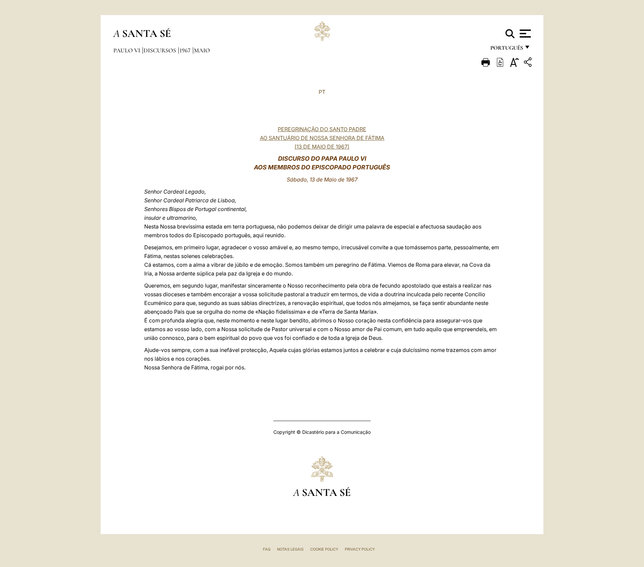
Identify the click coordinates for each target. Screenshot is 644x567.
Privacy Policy (360, 549)
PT (322, 92)
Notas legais (290, 549)
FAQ (266, 549)
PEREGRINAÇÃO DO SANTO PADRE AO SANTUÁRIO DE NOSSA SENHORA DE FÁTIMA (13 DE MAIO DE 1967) (322, 138)
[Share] (528, 63)
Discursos (160, 50)
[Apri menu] (524, 33)
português (506, 49)
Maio (202, 50)
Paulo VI (127, 50)
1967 (185, 50)
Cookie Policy (324, 549)
